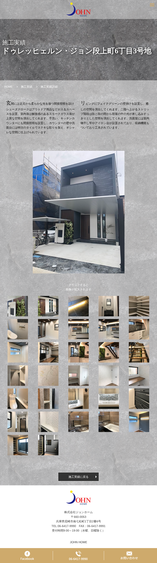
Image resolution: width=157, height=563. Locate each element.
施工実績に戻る (78, 476)
